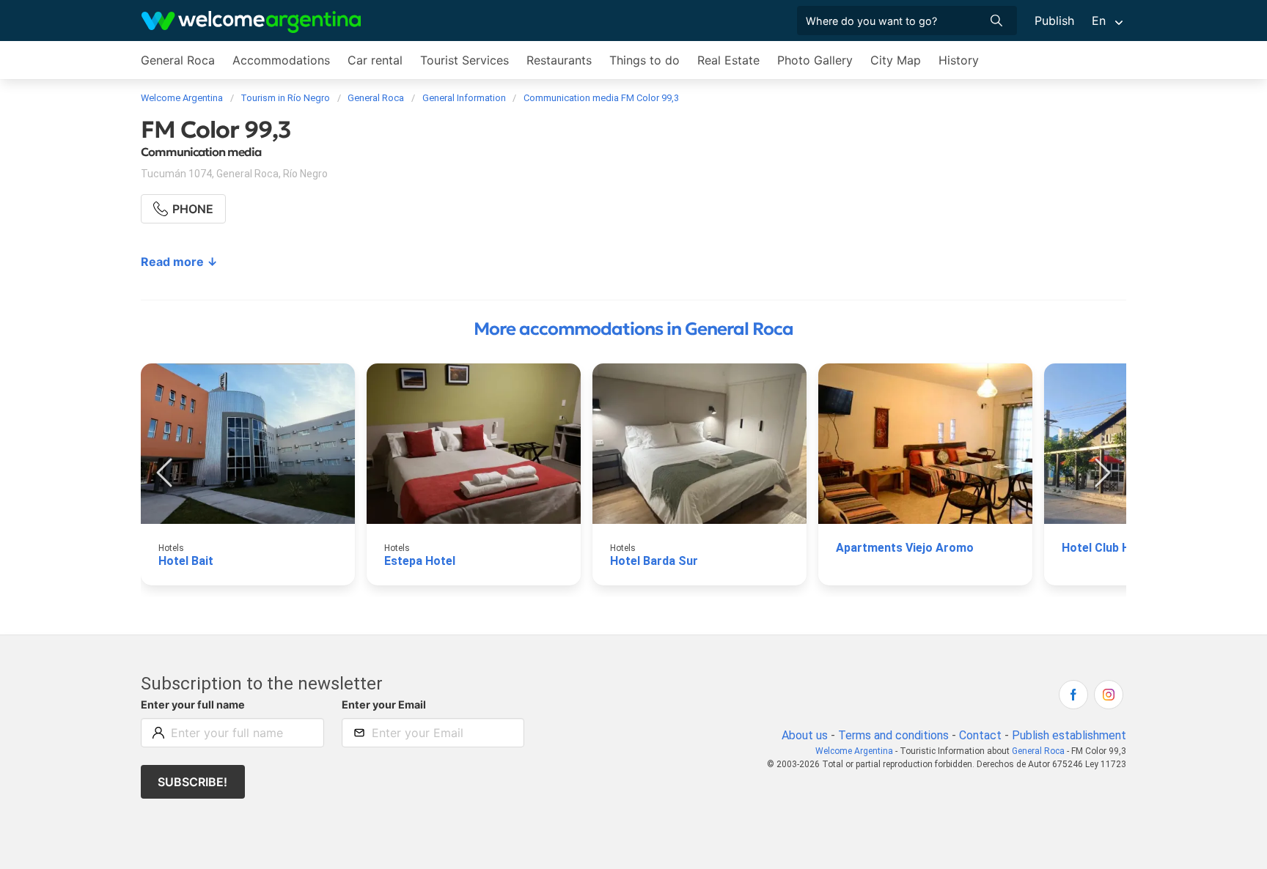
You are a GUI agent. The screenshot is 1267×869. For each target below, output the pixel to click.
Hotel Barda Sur (654, 561)
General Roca (178, 60)
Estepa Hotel (419, 561)
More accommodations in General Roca (633, 329)
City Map (895, 60)
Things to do (644, 60)
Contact (980, 735)
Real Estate (728, 60)
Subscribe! (192, 781)
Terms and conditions (893, 735)
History (959, 60)
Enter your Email (384, 704)
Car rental (375, 60)
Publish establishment (1069, 735)
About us (805, 735)
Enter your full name (193, 704)
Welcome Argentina (854, 751)
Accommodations (281, 60)
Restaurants (559, 60)
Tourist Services (464, 60)
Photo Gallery (815, 60)
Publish (1054, 20)
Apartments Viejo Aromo (905, 548)
